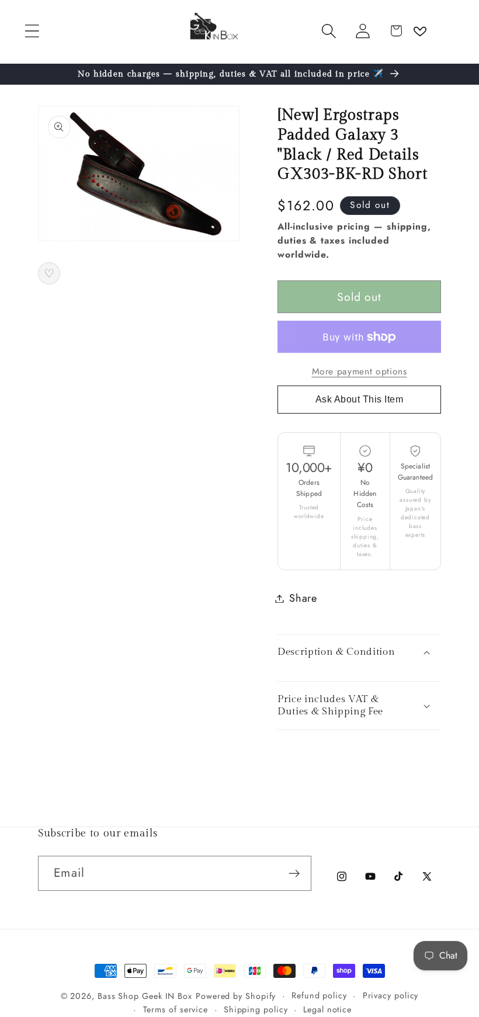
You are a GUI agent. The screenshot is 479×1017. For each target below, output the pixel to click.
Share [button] (303, 598)
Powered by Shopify (236, 996)
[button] (31, 30)
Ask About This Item (359, 399)
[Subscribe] (294, 873)
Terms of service (176, 1009)
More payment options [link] (359, 371)
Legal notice (327, 1009)
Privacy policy (391, 995)
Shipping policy (256, 1009)
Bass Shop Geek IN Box (145, 996)
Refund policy (319, 995)
